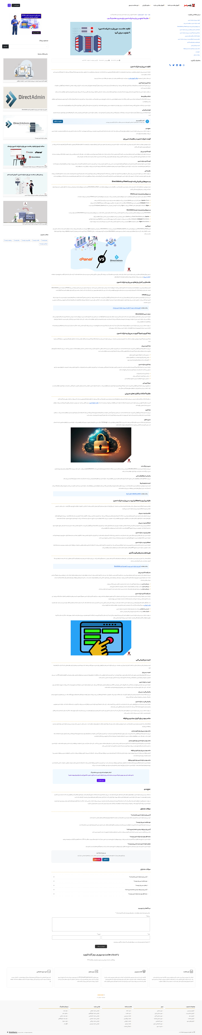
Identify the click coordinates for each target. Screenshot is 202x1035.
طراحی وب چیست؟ (26, 240)
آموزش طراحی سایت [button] (158, 5)
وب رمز (185, 1032)
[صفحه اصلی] (189, 5)
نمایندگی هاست (127, 1026)
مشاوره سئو (65, 1013)
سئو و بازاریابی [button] (146, 5)
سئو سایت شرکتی (63, 1016)
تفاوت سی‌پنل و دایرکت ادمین (194, 20)
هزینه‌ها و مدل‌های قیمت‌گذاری (193, 42)
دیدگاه (148, 916)
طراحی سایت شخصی (94, 1019)
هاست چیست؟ (35, 240)
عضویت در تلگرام (58, 121)
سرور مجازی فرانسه (158, 1019)
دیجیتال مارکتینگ (64, 1007)
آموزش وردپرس (190, 1011)
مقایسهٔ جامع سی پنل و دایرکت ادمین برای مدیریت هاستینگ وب (128, 18)
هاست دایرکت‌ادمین (93, 403)
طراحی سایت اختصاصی (94, 1016)
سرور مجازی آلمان (158, 1016)
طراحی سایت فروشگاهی (94, 1013)
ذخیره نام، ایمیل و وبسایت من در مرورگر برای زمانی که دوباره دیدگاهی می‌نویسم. (131, 942)
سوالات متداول (197, 55)
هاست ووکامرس (127, 1019)
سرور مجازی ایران (158, 1013)
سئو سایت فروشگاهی (62, 1019)
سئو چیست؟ (16, 240)
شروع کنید (16, 5)
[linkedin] (177, 65)
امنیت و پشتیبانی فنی (195, 45)
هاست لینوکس (147, 605)
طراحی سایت (97, 1007)
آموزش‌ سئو (191, 1016)
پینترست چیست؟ (8, 240)
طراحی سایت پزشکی (94, 1021)
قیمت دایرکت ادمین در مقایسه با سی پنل (192, 23)
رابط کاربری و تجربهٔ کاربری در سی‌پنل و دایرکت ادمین (190, 33)
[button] (101, 877)
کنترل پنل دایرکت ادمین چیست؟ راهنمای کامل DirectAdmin (127, 566)
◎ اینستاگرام (97, 859)
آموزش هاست (140, 14)
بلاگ (146, 14)
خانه (149, 14)
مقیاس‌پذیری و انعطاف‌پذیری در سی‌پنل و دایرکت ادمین (189, 39)
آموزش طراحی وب (190, 1013)
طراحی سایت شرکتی (94, 1011)
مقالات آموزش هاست (133, 78)
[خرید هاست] (25, 24)
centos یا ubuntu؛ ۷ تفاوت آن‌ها (133, 494)
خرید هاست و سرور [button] (134, 5)
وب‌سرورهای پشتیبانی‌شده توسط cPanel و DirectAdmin (188, 26)
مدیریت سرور (159, 1026)
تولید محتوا (65, 1021)
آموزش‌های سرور (190, 1021)
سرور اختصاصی (159, 1021)
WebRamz (13, 1032)
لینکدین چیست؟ (43, 244)
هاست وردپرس (127, 1016)
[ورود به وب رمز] (9, 5)
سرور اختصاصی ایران (157, 1024)
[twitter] (173, 65)
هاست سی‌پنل (146, 277)
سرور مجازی (159, 1011)
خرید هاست (101, 780)
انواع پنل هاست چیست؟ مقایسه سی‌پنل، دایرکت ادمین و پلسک (127, 308)
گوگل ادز (65, 1024)
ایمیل (98, 934)
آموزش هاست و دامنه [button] (173, 5)
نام (149, 934)
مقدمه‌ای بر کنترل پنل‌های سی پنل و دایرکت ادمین (190, 30)
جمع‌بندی (198, 52)
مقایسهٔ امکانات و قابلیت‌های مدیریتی (192, 36)
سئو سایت (65, 1011)
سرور (162, 1007)
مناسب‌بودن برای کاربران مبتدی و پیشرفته (191, 49)
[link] (170, 65)
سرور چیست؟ (44, 240)
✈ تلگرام (106, 859)
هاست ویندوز (128, 1024)
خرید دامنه (128, 1011)
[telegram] (180, 65)
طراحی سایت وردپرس (94, 1024)
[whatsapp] (184, 65)
